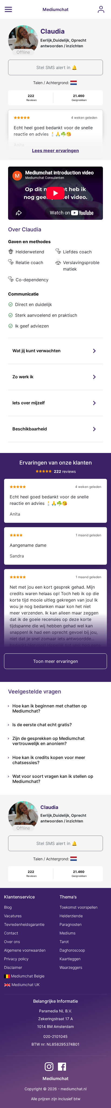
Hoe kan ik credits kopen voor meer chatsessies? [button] (48, 760)
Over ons (12, 941)
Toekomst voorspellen (79, 907)
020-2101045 (55, 1036)
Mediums (67, 933)
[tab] (55, 350)
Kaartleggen (70, 958)
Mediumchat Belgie (27, 976)
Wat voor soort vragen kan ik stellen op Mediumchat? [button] (52, 779)
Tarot (64, 941)
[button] (55, 350)
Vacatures (13, 915)
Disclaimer (13, 967)
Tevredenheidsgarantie (24, 924)
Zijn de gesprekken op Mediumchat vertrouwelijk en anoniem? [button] (48, 741)
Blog (8, 907)
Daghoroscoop (72, 950)
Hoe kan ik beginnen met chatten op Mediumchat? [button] (49, 708)
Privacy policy (16, 958)
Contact (11, 933)
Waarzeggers (71, 967)
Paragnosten (71, 924)
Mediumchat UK (25, 984)
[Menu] (8, 9)
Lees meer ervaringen (55, 150)
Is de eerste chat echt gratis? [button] (42, 724)
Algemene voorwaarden (25, 950)
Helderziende (71, 915)
